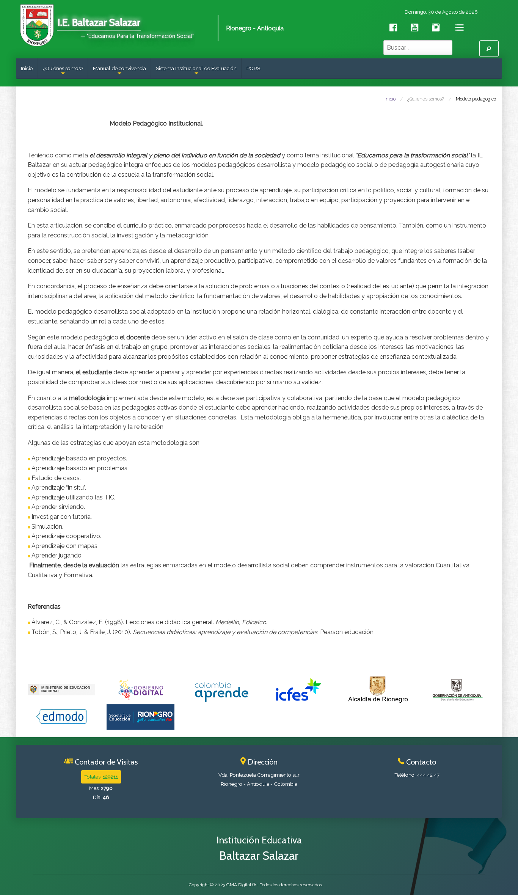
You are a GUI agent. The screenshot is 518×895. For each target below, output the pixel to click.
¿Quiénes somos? (63, 71)
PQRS (253, 68)
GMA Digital (238, 884)
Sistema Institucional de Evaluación (196, 71)
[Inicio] (36, 24)
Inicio (27, 68)
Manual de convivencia (119, 71)
